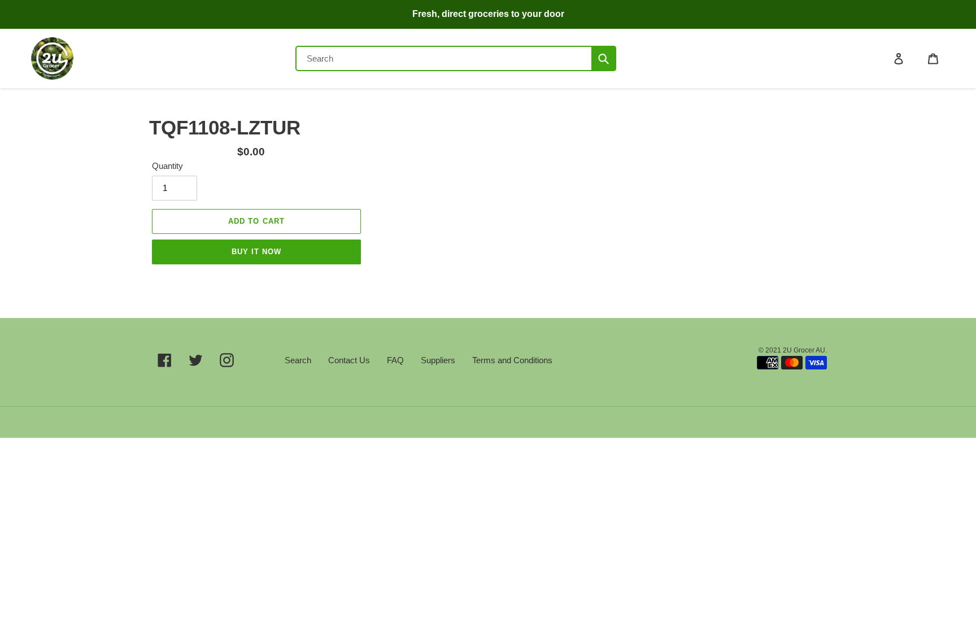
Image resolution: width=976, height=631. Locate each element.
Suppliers (438, 360)
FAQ (395, 360)
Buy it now (256, 251)
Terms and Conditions (512, 360)
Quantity (167, 166)
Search (298, 360)
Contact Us (349, 360)
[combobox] (455, 58)
